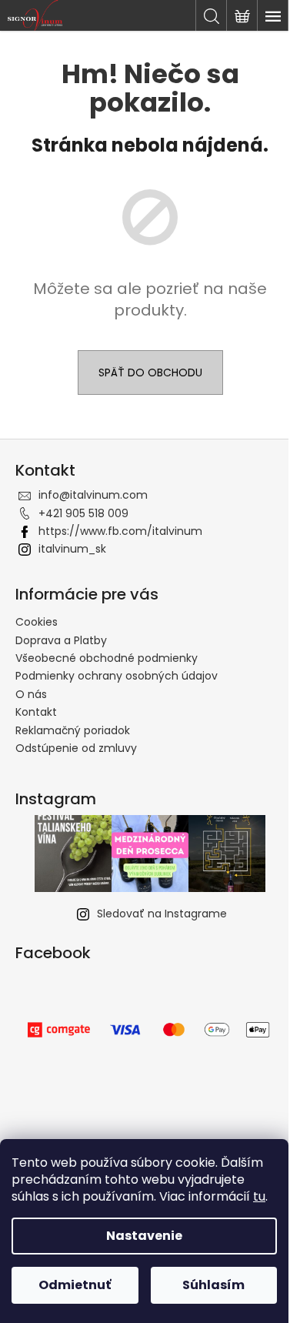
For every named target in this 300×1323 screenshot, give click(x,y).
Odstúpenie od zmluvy (76, 748)
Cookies (36, 622)
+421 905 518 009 (83, 513)
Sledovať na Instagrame (162, 913)
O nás (31, 694)
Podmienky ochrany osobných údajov (116, 675)
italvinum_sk (72, 548)
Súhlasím (213, 1285)
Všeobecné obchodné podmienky (106, 658)
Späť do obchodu (150, 372)
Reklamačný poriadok (72, 730)
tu (259, 1196)
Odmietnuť (74, 1285)
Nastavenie (144, 1235)
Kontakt (36, 712)
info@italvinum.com (93, 495)
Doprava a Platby (61, 640)
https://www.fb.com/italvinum (120, 531)
